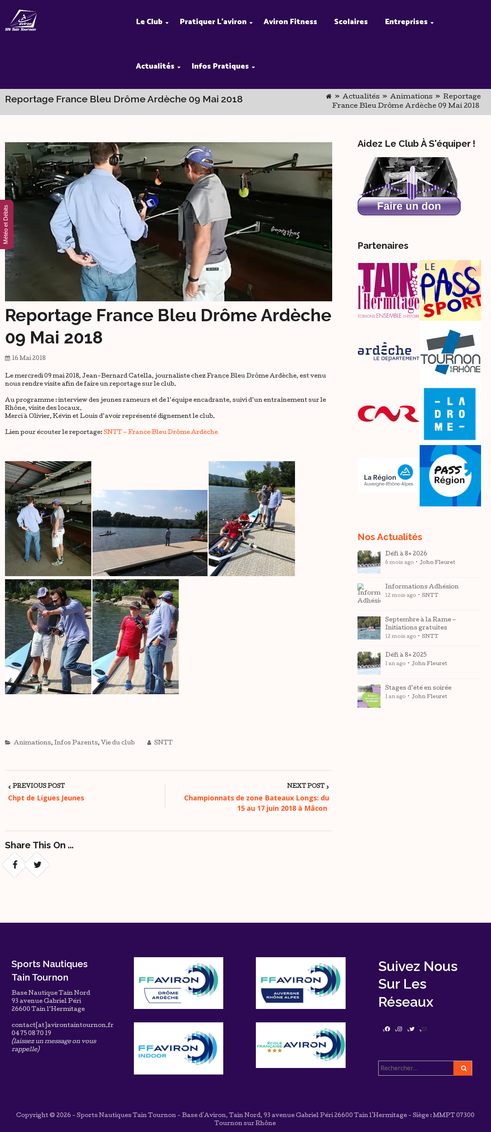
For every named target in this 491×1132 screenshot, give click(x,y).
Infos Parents (76, 743)
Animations (411, 97)
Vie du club (118, 743)
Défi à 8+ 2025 (406, 655)
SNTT (163, 743)
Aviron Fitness (290, 22)
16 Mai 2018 (29, 359)
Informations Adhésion (422, 587)
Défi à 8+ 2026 (406, 554)
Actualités (155, 66)
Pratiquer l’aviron (213, 22)
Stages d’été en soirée (418, 688)
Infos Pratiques (220, 66)
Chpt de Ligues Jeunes (46, 797)
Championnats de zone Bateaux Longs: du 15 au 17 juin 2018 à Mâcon (256, 803)
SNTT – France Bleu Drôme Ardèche (161, 433)
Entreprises (406, 22)
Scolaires (351, 22)
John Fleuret (437, 562)
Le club (149, 22)
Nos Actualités (390, 536)
